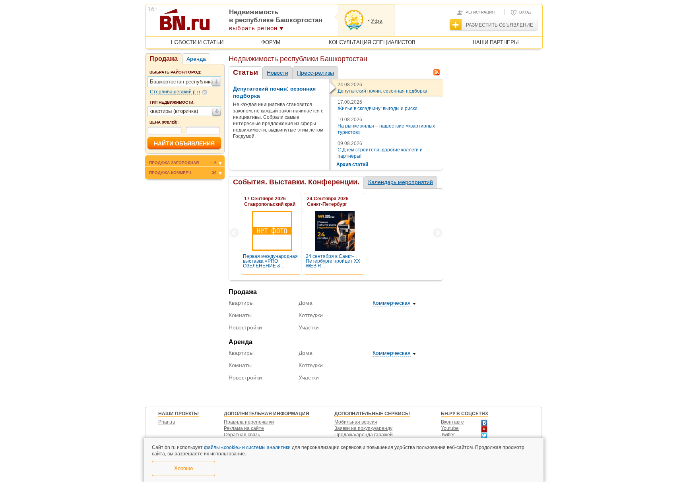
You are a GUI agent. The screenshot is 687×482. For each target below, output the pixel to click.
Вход (525, 12)
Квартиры (241, 303)
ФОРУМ (270, 42)
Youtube (450, 428)
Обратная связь (242, 434)
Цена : (164, 122)
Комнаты (240, 315)
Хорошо (183, 468)
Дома (305, 303)
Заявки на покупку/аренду (363, 428)
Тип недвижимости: (171, 102)
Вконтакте (452, 422)
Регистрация (480, 12)
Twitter (448, 434)
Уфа (376, 20)
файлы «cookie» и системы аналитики (247, 447)
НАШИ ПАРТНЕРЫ (496, 42)
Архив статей (352, 164)
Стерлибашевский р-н (175, 92)
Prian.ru (166, 422)
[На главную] (223, 22)
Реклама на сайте (244, 428)
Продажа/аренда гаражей (363, 434)
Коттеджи (311, 315)
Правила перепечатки (249, 422)
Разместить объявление (499, 25)
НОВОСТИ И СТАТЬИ (197, 42)
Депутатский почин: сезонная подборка (382, 91)
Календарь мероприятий (400, 182)
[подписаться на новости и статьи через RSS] (436, 72)
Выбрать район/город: (175, 72)
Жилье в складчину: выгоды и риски (377, 108)
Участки (309, 327)
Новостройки (245, 327)
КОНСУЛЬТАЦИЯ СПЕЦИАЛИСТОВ (372, 42)
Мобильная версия (355, 422)
